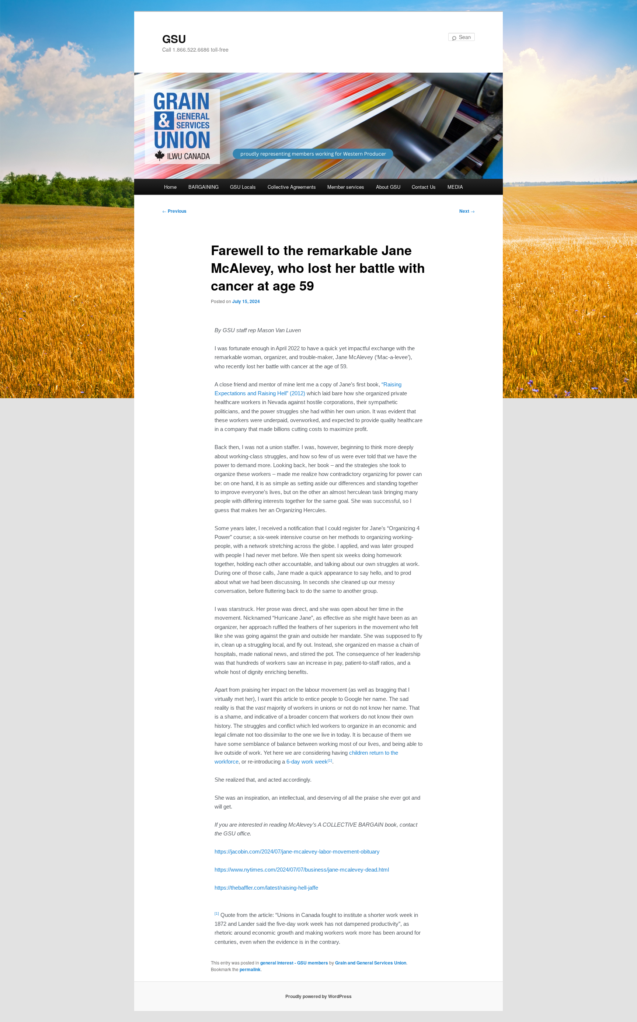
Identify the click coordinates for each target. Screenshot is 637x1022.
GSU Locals (243, 186)
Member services (345, 186)
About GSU (388, 186)
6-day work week (307, 761)
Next (467, 211)
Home (170, 186)
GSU (174, 38)
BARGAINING (203, 186)
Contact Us (424, 186)
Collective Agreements (292, 186)
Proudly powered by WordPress (318, 996)
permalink (250, 969)
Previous (174, 211)
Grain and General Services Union (370, 962)
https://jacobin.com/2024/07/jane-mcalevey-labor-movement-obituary (297, 851)
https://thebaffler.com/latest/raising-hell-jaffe (266, 887)
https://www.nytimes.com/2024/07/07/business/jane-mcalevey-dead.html (302, 869)
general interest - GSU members (294, 962)
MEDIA (455, 186)
